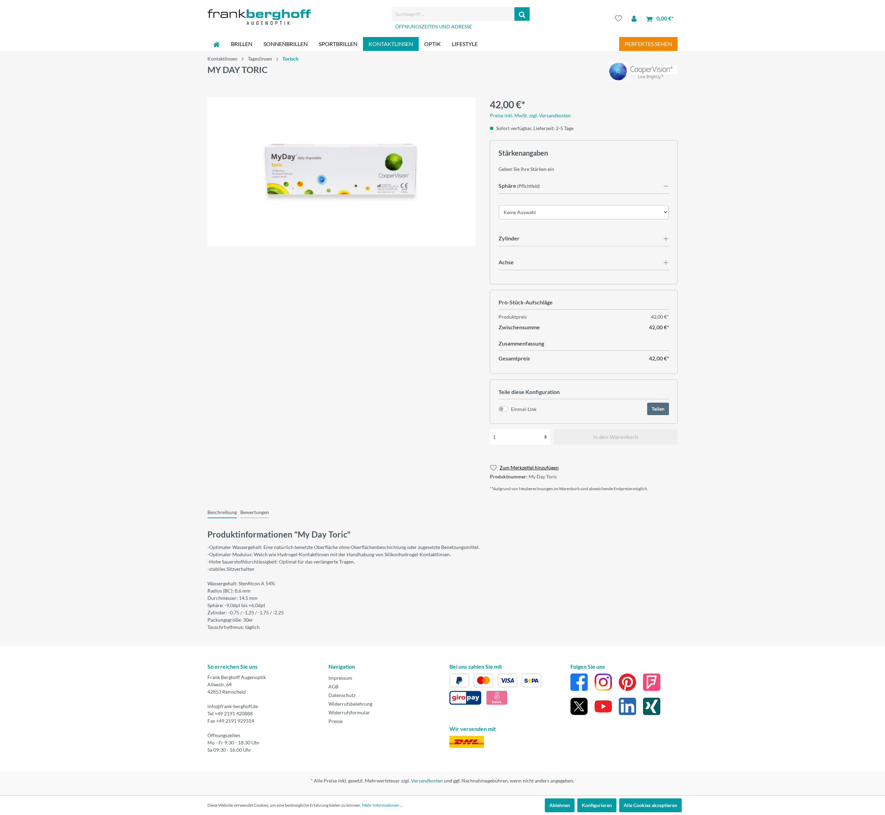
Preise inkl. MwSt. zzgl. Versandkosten (530, 115)
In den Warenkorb (615, 436)
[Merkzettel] (618, 18)
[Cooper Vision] (643, 71)
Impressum (340, 678)
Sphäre (507, 185)
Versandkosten (427, 781)
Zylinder (509, 238)
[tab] (222, 512)
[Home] (216, 44)
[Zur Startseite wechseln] (259, 17)
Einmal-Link (524, 409)
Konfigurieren (597, 805)
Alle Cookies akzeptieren (650, 805)
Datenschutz (341, 695)
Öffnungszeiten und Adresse (433, 26)
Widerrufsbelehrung (350, 704)
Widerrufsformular (349, 712)
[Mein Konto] (634, 18)
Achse (506, 262)
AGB (333, 686)
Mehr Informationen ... (382, 805)
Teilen (658, 409)
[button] (584, 186)
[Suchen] (522, 14)
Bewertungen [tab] (254, 512)
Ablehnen (559, 805)
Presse (335, 721)
